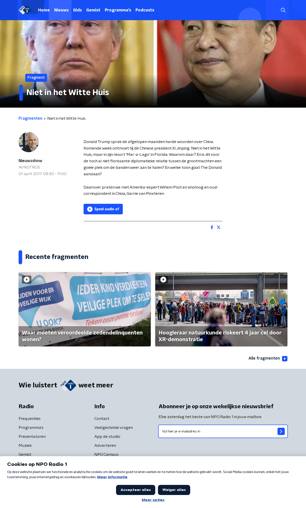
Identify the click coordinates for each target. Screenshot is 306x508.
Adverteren (105, 446)
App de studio (107, 437)
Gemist (93, 10)
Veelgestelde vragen (113, 428)
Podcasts (145, 10)
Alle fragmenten (264, 358)
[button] (283, 10)
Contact (101, 419)
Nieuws (61, 10)
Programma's (118, 10)
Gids (77, 10)
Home (44, 10)
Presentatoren (32, 437)
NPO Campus (106, 455)
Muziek (25, 446)
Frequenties (30, 419)
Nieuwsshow (30, 161)
